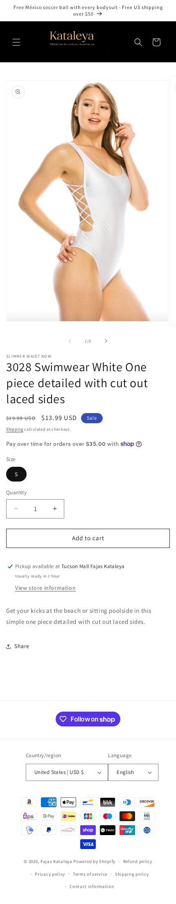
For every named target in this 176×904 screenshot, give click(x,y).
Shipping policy (132, 874)
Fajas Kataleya (56, 861)
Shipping (14, 429)
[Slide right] (106, 341)
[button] (16, 42)
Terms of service (90, 874)
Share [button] (21, 646)
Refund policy (137, 861)
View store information (45, 587)
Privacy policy (50, 874)
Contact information (92, 886)
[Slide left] (70, 341)
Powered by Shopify (94, 861)
